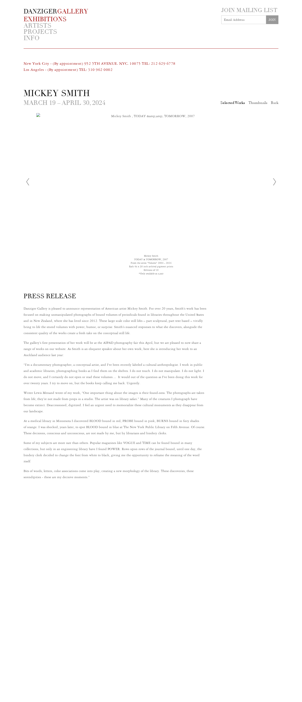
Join (272, 20)
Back (274, 103)
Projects (40, 32)
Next (274, 182)
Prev (27, 182)
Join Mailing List (249, 10)
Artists (37, 26)
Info (32, 38)
